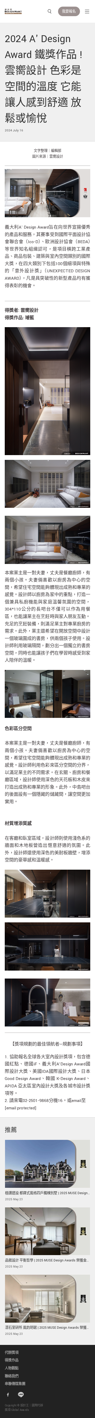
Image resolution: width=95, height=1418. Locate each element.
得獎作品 (11, 1360)
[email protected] (20, 1108)
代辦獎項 (11, 1352)
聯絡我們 (11, 1376)
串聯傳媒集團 (15, 1383)
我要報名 (69, 11)
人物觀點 (11, 1368)
